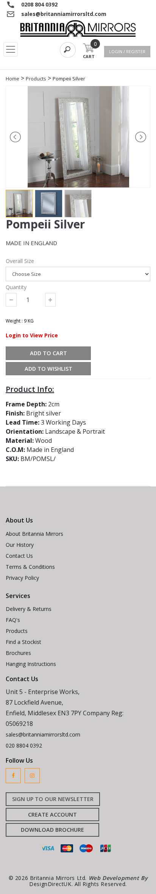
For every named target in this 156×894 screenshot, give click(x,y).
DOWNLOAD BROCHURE (52, 829)
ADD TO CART (48, 353)
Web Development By (118, 877)
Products (36, 78)
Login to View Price (32, 335)
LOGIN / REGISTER (127, 51)
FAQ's (13, 619)
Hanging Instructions (31, 663)
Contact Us (19, 555)
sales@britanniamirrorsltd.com (63, 13)
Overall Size (20, 260)
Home (12, 78)
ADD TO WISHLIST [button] (48, 368)
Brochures (18, 652)
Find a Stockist (23, 641)
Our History (20, 544)
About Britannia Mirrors (34, 533)
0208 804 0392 (39, 4)
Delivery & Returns (28, 608)
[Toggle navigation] (10, 49)
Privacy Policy (22, 577)
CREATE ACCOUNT (52, 814)
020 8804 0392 (24, 745)
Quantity (16, 287)
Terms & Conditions (30, 566)
